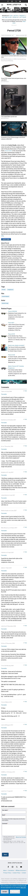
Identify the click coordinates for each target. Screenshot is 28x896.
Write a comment (20, 35)
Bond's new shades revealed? (16, 345)
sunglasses (10, 289)
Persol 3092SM (12, 311)
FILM (10, 15)
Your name (4, 810)
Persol (3, 289)
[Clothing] (3, 12)
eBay (2, 236)
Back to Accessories (6, 35)
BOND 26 (15, 17)
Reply (25, 390)
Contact (24, 873)
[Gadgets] (17, 12)
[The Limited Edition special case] (14, 115)
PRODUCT (22, 15)
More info (23, 887)
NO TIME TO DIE (6, 17)
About (5, 870)
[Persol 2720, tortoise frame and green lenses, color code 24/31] (14, 76)
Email (3, 815)
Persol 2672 (11, 334)
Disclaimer (11, 870)
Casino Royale (5, 296)
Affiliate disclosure (21, 870)
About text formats (21, 837)
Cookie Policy (16, 873)
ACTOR (16, 15)
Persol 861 (11, 322)
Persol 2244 (8, 150)
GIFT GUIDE (23, 17)
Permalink (4, 394)
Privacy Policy (7, 873)
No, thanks (15, 891)
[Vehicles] (24, 12)
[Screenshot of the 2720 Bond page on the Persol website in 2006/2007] (14, 135)
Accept (5, 891)
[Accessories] (10, 12)
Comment (4, 823)
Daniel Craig (5, 303)
